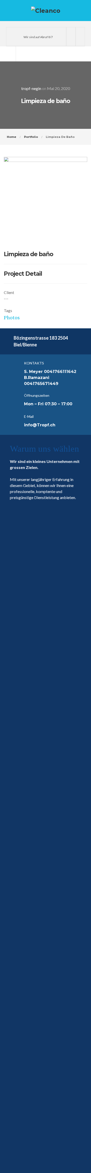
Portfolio (31, 137)
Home (11, 137)
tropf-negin (31, 88)
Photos (12, 318)
